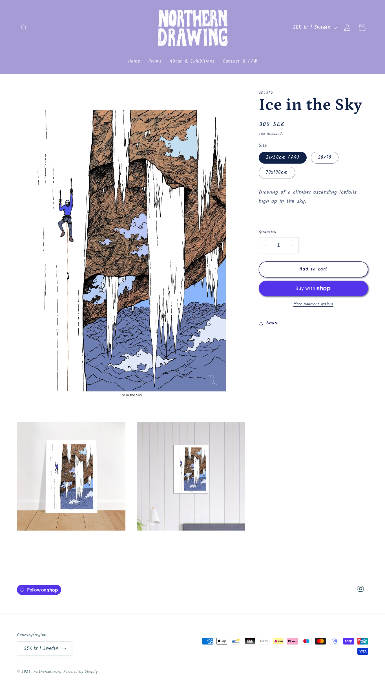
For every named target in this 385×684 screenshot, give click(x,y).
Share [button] (272, 323)
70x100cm (277, 173)
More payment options (313, 304)
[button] (24, 27)
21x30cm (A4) (283, 157)
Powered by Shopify (80, 672)
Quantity (267, 232)
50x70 (324, 157)
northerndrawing (48, 672)
